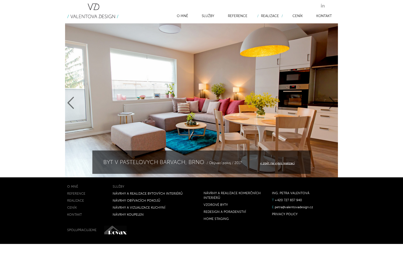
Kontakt (324, 16)
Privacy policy (285, 214)
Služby (208, 16)
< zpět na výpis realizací (277, 163)
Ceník (297, 16)
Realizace (270, 16)
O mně (182, 16)
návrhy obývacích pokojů (136, 201)
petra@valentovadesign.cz (294, 207)
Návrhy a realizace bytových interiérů (148, 194)
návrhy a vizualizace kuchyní (139, 208)
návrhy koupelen (128, 215)
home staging (216, 219)
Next (332, 103)
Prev (70, 103)
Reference (237, 16)
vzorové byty (216, 205)
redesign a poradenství (225, 212)
